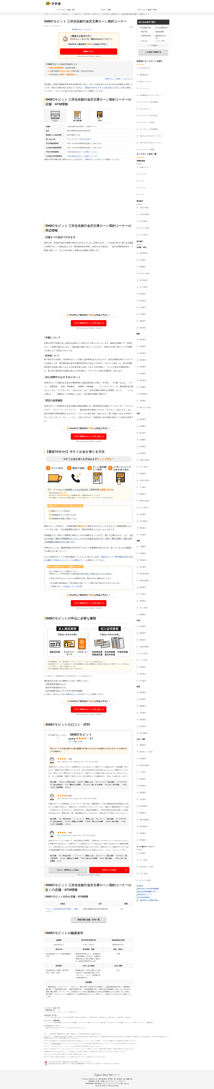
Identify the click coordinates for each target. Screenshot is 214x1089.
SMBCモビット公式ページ (95, 159)
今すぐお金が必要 (68, 1017)
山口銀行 (142, 680)
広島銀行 (142, 667)
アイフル (142, 174)
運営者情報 (102, 1079)
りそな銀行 (143, 235)
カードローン (55, 14)
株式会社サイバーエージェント (87, 1063)
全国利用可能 (146, 36)
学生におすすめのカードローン (151, 143)
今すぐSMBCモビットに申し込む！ (88, 323)
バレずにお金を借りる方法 (53, 1017)
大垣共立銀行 (144, 480)
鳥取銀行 (142, 640)
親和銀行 (142, 779)
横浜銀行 (142, 339)
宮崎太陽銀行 (144, 820)
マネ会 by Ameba (56, 1043)
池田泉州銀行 (144, 574)
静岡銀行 (142, 494)
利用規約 (91, 1081)
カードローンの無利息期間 (53, 1022)
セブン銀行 (143, 860)
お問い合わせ (124, 1083)
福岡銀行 (142, 745)
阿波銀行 (142, 719)
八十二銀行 (143, 467)
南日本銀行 (143, 826)
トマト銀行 (143, 660)
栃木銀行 (142, 380)
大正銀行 (142, 594)
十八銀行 (142, 772)
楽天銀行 (142, 853)
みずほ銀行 (143, 221)
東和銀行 (142, 360)
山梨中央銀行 (144, 460)
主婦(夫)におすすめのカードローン (55, 1028)
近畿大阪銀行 (144, 580)
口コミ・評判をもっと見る (68, 870)
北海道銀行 (143, 253)
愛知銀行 (142, 528)
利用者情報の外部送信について (96, 1083)
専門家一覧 (112, 1079)
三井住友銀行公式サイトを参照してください (82, 152)
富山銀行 (142, 433)
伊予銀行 (142, 713)
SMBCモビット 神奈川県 (82, 14)
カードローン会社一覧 (65, 10)
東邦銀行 (142, 328)
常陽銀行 (142, 346)
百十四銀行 (143, 733)
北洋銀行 (142, 260)
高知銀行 (142, 699)
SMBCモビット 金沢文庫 (101, 14)
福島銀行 (142, 321)
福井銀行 (142, 453)
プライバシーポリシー (118, 1081)
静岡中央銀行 (144, 501)
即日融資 (121, 1022)
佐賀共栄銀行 (144, 765)
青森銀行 (142, 267)
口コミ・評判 (106, 10)
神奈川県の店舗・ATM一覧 (89, 920)
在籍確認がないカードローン (150, 95)
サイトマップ (113, 1083)
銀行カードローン (146, 81)
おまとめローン (145, 109)
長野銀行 (142, 474)
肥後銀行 (142, 792)
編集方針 (129, 1079)
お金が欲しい (112, 1017)
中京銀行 (142, 535)
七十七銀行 (143, 287)
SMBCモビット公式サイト (76, 694)
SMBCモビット (67, 14)
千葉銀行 (142, 401)
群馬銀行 (142, 367)
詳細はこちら (88, 51)
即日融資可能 (146, 28)
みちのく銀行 (144, 273)
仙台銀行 (142, 301)
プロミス (142, 188)
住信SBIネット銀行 (146, 867)
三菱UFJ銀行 (144, 208)
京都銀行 (142, 553)
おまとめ (144, 41)
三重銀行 (142, 546)
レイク (141, 194)
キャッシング (144, 88)
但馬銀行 (142, 587)
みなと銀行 (143, 608)
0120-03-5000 (84, 139)
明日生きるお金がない (81, 1017)
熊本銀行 (142, 786)
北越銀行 (142, 426)
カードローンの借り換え (148, 115)
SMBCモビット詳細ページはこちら (118, 79)
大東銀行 (142, 314)
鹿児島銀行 (143, 806)
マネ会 (46, 14)
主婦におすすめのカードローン (151, 136)
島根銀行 (142, 633)
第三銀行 (142, 567)
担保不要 (144, 32)
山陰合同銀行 (144, 647)
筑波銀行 (142, 353)
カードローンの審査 (146, 149)
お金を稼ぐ (120, 1017)
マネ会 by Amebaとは (89, 1079)
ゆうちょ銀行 (144, 228)
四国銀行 (142, 692)
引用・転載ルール (102, 1081)
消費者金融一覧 (50, 1010)
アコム (141, 181)
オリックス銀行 (145, 880)
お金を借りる (144, 68)
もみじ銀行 (143, 653)
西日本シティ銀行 (146, 752)
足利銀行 (142, 373)
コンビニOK (160, 41)
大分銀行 (142, 799)
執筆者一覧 (121, 1079)
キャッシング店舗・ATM (147, 10)
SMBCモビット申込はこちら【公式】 (67, 586)
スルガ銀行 (143, 507)
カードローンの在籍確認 (148, 129)
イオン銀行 (143, 873)
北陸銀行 (142, 446)
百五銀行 (142, 560)
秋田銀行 (142, 294)
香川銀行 (142, 726)
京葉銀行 (142, 387)
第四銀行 (142, 419)
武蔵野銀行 (143, 394)
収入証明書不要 (161, 28)
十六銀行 (142, 487)
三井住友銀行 (144, 214)
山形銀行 (142, 307)
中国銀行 (142, 626)
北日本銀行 (143, 280)
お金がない (128, 1017)
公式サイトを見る (109, 870)
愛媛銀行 (142, 706)
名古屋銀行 (143, 521)
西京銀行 (142, 674)
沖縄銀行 (142, 833)
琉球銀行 (142, 840)
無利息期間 (160, 32)
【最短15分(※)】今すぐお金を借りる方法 (101, 88)
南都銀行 (142, 614)
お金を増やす (93, 1017)
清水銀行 (142, 514)
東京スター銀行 (145, 407)
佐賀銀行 (142, 758)
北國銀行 (142, 440)
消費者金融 (143, 75)
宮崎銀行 (142, 813)
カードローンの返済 (146, 122)
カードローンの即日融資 (148, 102)
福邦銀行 (142, 601)
